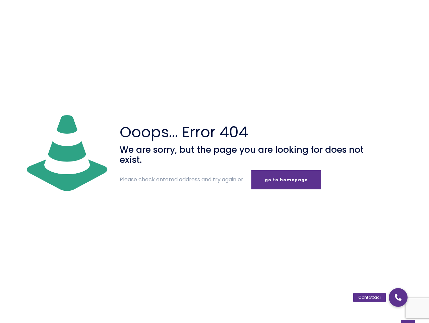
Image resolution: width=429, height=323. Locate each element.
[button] (398, 297)
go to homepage (286, 180)
